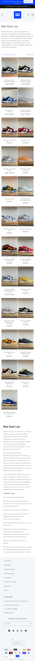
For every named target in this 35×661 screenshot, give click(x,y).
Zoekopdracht (7, 561)
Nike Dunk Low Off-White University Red (25, 259)
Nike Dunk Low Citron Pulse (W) (26, 290)
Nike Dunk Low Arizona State (9, 353)
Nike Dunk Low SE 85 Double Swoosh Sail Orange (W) (9, 322)
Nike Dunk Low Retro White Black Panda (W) (9, 80)
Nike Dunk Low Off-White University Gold (9, 259)
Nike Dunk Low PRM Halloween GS (9, 383)
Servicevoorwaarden (9, 573)
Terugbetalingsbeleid (9, 569)
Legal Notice (7, 586)
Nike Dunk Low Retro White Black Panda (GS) (25, 80)
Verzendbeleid (7, 577)
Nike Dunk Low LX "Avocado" (25, 383)
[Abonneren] (29, 624)
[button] (2, 15)
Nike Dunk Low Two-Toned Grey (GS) (9, 169)
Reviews (6, 590)
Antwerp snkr (15, 659)
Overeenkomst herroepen (10, 582)
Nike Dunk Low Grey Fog (25, 229)
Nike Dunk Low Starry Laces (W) (26, 321)
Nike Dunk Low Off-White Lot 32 (9, 229)
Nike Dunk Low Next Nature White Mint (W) (25, 199)
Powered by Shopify (21, 659)
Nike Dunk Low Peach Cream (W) (26, 169)
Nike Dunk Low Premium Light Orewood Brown (25, 111)
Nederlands (16, 643)
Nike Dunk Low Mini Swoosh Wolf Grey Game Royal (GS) (9, 291)
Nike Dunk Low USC (25, 140)
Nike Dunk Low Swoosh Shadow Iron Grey (25, 353)
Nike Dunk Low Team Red (9, 140)
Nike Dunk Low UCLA (9, 199)
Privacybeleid (7, 565)
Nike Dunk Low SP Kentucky (9, 111)
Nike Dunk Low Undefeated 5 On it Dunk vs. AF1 (9, 413)
